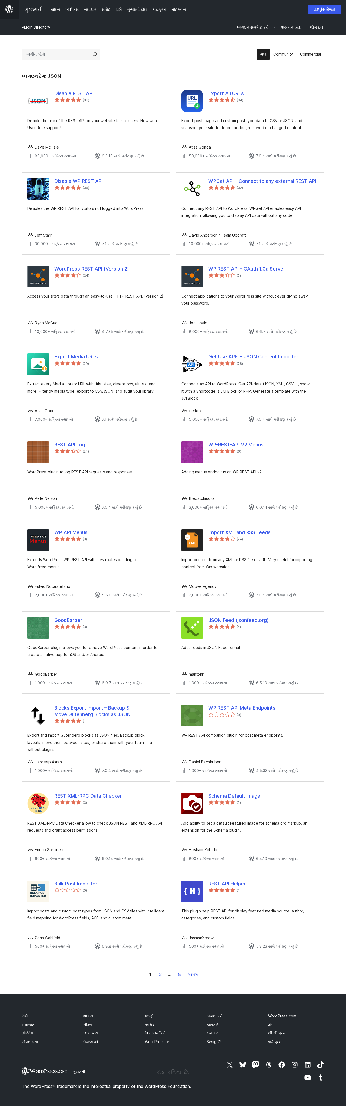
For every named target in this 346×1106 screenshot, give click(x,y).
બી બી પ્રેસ (277, 1033)
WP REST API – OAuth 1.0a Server (246, 269)
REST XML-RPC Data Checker (88, 796)
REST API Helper (227, 883)
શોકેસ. (88, 1016)
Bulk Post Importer (75, 883)
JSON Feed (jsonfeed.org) (238, 620)
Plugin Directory (36, 27)
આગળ (192, 974)
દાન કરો (213, 1033)
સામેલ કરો (215, 1016)
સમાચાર (28, 1024)
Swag (214, 1041)
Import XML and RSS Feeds (239, 532)
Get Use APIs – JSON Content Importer (253, 356)
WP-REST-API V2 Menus (236, 444)
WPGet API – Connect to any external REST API (262, 181)
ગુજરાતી (79, 1072)
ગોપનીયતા (30, 1041)
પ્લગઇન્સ (90, 1033)
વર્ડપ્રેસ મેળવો (324, 9)
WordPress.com (282, 1016)
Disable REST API (74, 93)
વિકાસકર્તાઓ (155, 1033)
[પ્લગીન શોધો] (94, 54)
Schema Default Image (234, 796)
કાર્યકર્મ (212, 1024)
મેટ (270, 1024)
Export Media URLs (76, 356)
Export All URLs (226, 93)
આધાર (150, 1024)
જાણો (149, 1016)
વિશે (25, 1016)
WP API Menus (71, 532)
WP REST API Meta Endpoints (241, 708)
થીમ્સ (87, 1024)
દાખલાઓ (90, 1041)
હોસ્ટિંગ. (28, 1033)
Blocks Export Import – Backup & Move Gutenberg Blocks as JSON (92, 711)
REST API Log (69, 444)
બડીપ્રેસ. (275, 1041)
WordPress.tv (157, 1041)
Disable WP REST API (78, 181)
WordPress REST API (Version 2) (91, 269)
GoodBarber (68, 620)
